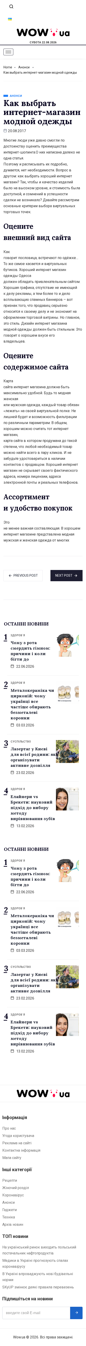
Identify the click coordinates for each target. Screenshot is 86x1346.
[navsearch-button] (11, 6)
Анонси (24, 67)
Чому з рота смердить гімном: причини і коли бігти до (30, 651)
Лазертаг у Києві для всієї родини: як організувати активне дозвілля (33, 757)
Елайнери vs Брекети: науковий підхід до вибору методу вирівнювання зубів (33, 807)
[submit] (76, 1313)
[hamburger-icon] (8, 52)
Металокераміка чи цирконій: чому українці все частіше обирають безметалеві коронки (32, 704)
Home (7, 67)
